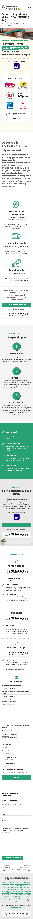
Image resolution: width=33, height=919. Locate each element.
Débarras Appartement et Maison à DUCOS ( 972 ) (8, 868)
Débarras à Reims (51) (16, 893)
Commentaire (6, 836)
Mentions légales (16, 907)
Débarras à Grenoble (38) (20, 900)
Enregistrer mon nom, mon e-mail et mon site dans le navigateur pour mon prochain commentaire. (15, 830)
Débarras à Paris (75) (8, 882)
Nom (3, 808)
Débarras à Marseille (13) (23, 882)
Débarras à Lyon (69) (8, 884)
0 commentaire (8, 25)
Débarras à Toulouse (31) (22, 884)
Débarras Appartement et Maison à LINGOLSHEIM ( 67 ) (23, 868)
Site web (4, 820)
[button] (28, 7)
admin (17, 23)
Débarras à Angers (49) (23, 902)
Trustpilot (16, 2)
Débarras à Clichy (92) (9, 898)
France (25, 23)
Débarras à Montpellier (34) (14, 889)
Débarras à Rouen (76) (21, 896)
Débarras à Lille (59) (17, 891)
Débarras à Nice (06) (16, 886)
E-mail (4, 814)
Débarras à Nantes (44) (9, 887)
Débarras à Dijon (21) (9, 902)
